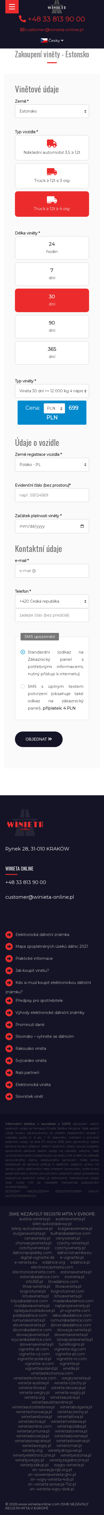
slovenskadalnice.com (71, 1325)
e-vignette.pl (72, 1257)
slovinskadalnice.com (32, 1329)
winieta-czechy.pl (70, 1382)
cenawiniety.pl (37, 1238)
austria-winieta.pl (34, 1219)
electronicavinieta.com (52, 1267)
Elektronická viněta (33, 1084)
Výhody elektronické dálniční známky (50, 1012)
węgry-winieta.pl (69, 1464)
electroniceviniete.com (34, 1272)
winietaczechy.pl (72, 1411)
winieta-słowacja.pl (68, 1387)
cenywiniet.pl (68, 1238)
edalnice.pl (80, 1262)
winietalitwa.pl (70, 1416)
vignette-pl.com (70, 1354)
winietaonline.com (35, 1426)
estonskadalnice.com (39, 1276)
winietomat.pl (69, 1445)
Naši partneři (27, 1072)
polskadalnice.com (30, 1315)
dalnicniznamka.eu (74, 1252)
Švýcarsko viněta (30, 1060)
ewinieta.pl (74, 1276)
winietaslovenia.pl (71, 1431)
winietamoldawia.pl (68, 1421)
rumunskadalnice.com (71, 1320)
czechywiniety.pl (70, 1247)
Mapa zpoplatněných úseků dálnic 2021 (51, 946)
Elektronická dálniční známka (42, 934)
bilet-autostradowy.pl (52, 1223)
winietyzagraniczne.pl (69, 1460)
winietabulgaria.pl (76, 1407)
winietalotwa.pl (32, 1421)
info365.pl (34, 1281)
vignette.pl (69, 1363)
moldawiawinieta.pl (32, 1305)
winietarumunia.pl (33, 1431)
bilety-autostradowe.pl (32, 1228)
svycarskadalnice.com (31, 1339)
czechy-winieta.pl (73, 1243)
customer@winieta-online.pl (54, 29)
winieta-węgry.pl (70, 1392)
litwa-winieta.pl (36, 1286)
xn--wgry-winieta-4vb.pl (52, 1479)
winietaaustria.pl (65, 1397)
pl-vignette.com (75, 1310)
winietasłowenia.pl (73, 1440)
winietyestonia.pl (76, 1455)
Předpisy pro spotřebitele (39, 1000)
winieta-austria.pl (33, 1382)
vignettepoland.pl (41, 1368)
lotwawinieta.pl (68, 1296)
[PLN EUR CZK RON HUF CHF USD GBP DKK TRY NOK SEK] (54, 408)
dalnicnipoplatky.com (32, 1252)
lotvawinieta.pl (35, 1296)
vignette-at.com (33, 1349)
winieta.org (34, 1397)
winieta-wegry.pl (34, 1392)
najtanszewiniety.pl (72, 1305)
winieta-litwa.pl (32, 1387)
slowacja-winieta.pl (74, 1329)
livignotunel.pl (33, 1291)
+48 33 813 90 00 (55, 19)
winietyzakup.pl (34, 1464)
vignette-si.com (39, 1363)
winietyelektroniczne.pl (34, 1455)
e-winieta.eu (25, 1262)
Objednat (37, 739)
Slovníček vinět (29, 1096)
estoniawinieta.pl (76, 1272)
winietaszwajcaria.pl (33, 1440)
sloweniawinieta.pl (71, 1334)
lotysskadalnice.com (29, 1300)
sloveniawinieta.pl (29, 1325)
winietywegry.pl (29, 1460)
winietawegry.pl (36, 1445)
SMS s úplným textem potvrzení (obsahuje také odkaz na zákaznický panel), (56, 697)
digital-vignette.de (38, 1257)
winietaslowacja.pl (32, 1436)
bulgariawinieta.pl (29, 1233)
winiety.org (32, 1450)
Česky (54, 40)
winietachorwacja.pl (34, 1411)
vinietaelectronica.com (52, 1373)
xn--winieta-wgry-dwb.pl (52, 1489)
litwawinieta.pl (68, 1286)
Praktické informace (34, 958)
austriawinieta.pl (70, 1219)
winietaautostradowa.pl (33, 1407)
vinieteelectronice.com (35, 1378)
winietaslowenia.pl (71, 1436)
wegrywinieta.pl (76, 1378)
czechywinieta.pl (34, 1247)
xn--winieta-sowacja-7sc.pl (52, 1484)
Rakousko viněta (30, 1048)
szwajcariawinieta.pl (75, 1339)
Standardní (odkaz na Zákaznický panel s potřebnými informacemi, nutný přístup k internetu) (56, 663)
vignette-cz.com (34, 1354)
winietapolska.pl (71, 1426)
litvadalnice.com (63, 1281)
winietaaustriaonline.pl (52, 1402)
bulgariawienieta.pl (75, 1228)
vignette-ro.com (72, 1358)
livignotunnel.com (67, 1291)
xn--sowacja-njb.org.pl (52, 1469)
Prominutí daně (29, 1024)
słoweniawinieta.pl (36, 1344)
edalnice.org (53, 1262)
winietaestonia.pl (36, 1416)
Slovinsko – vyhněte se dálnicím (44, 1036)
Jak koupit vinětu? (32, 970)
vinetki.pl (71, 1368)
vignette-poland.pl (34, 1358)
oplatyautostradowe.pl (34, 1310)
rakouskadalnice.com (72, 1315)
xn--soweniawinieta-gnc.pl (52, 1474)
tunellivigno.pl (71, 1344)
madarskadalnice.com (73, 1300)
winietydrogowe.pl (65, 1450)
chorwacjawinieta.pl (33, 1243)
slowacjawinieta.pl (32, 1334)
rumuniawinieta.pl (29, 1320)
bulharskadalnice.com (71, 1233)
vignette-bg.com (70, 1349)
